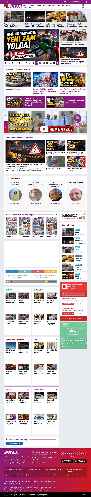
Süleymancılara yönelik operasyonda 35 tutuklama (80, 251)
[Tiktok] (81, 453)
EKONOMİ (78, 256)
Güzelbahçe (31, 489)
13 (47, 63)
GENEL (77, 238)
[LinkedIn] (75, 453)
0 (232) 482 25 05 (68, 313)
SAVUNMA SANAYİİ (15, 340)
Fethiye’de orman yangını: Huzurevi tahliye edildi (80, 277)
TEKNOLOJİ (39, 389)
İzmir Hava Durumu (34, 469)
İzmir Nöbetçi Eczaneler (15, 469)
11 (40, 63)
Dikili (14, 489)
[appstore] (66, 461)
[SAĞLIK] (56, 340)
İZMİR (6, 487)
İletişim (11, 483)
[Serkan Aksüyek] (15, 195)
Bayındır (22, 487)
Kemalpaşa (14, 491)
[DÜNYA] (28, 290)
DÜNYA (9, 290)
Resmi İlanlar (27, 7)
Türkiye (65, 5)
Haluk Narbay (35, 203)
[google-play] (80, 461)
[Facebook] (62, 453)
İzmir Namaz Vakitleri (55, 469)
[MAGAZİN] (56, 290)
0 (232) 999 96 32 (68, 303)
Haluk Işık (55, 203)
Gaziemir (24, 489)
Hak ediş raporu (55, 183)
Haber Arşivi (73, 475)
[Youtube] (78, 453)
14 (51, 63)
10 (37, 63)
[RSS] (75, 456)
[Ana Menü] (83, 7)
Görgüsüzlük (75, 183)
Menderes (36, 491)
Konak (30, 491)
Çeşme (6, 489)
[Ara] (83, 5)
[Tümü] (56, 214)
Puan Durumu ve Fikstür (15, 475)
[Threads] (84, 453)
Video (30, 2)
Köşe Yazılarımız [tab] (13, 178)
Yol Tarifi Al (79, 303)
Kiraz (21, 491)
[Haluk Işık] (55, 195)
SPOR (8, 389)
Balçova (16, 487)
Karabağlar (39, 489)
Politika (38, 5)
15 (54, 63)
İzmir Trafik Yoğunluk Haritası (74, 470)
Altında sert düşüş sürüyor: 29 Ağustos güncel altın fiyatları (79, 260)
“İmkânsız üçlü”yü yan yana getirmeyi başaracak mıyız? (15, 184)
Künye (6, 483)
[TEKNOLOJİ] (56, 389)
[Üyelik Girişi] (85, 2)
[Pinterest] (68, 453)
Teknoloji (51, 5)
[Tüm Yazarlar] (84, 178)
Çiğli (10, 489)
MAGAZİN (38, 290)
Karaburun (47, 489)
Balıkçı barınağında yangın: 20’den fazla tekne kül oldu (80, 242)
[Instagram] (72, 453)
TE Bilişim (84, 488)
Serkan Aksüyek (15, 203)
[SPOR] (28, 389)
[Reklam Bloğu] (73, 216)
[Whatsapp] (72, 456)
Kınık (25, 491)
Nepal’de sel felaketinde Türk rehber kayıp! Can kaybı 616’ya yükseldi (79, 233)
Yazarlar (16, 2)
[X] (65, 453)
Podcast (17, 483)
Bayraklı (29, 487)
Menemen (43, 491)
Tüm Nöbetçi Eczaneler (74, 318)
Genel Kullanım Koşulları (47, 481)
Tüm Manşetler (32, 475)
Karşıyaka (7, 491)
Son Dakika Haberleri (54, 475)
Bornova (48, 487)
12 (44, 63)
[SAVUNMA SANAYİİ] (28, 340)
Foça (18, 489)
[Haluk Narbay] (35, 195)
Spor (44, 5)
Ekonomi (31, 5)
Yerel (71, 5)
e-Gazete (8, 2)
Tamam (84, 494)
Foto (23, 2)
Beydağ (42, 487)
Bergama (35, 487)
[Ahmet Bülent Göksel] (76, 195)
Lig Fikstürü (35, 481)
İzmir (24, 5)
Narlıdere (50, 491)
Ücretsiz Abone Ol (14, 443)
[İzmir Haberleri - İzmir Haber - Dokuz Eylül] (13, 6)
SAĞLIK (37, 340)
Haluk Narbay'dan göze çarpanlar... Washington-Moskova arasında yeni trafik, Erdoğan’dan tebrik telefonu (35, 184)
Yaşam (58, 5)
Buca (53, 487)
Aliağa (11, 487)
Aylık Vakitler (67, 347)
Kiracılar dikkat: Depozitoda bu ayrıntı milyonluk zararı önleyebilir (80, 268)
